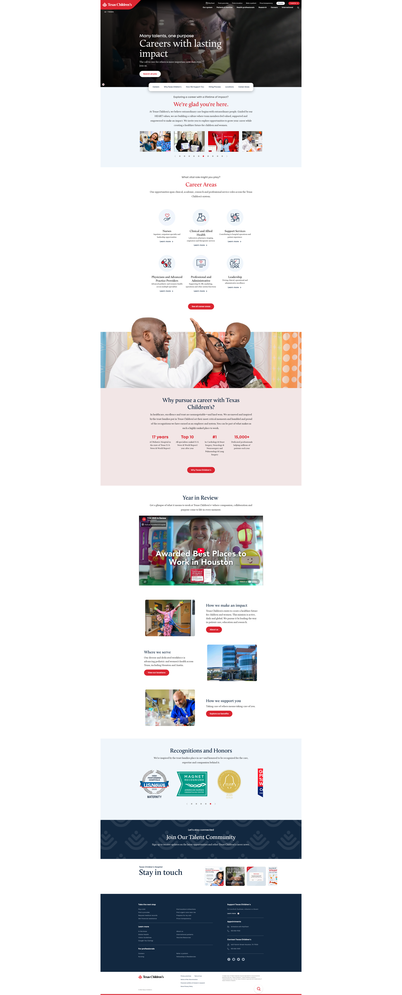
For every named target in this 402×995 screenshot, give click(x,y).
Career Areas (243, 87)
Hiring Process (215, 87)
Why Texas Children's (172, 87)
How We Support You (195, 87)
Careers (274, 7)
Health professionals (245, 7)
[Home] (105, 12)
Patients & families (225, 7)
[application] (201, 550)
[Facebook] (228, 959)
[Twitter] (238, 959)
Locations (229, 87)
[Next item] (226, 156)
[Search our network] (298, 8)
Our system (207, 7)
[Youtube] (243, 959)
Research (263, 7)
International (287, 7)
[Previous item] (175, 156)
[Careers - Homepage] (120, 5)
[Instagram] (233, 959)
